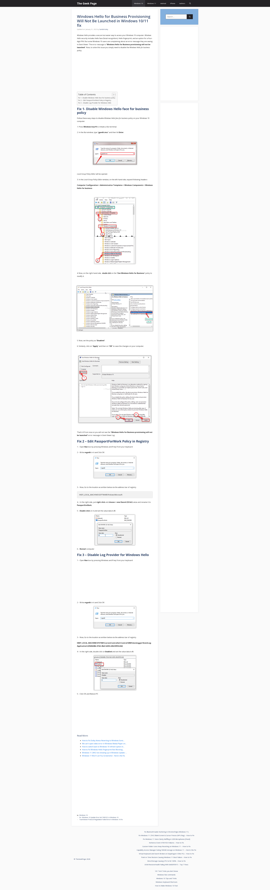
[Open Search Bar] (190, 3)
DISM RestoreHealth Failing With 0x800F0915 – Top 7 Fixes (166, 864)
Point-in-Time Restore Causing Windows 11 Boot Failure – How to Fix (166, 857)
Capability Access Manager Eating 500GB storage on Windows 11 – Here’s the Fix (166, 850)
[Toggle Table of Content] (112, 94)
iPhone (172, 3)
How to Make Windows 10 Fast (166, 886)
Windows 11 (151, 3)
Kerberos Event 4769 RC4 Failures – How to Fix (166, 843)
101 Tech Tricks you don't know (166, 871)
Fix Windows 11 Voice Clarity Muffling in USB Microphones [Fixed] (166, 839)
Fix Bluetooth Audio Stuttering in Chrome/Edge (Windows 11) (166, 832)
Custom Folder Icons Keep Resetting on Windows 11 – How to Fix (166, 846)
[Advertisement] (115, 69)
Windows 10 (138, 3)
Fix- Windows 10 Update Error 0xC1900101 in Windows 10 (98, 817)
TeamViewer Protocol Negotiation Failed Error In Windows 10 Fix (101, 819)
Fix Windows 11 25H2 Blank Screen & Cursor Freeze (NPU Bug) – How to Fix (166, 835)
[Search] (190, 16)
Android (163, 3)
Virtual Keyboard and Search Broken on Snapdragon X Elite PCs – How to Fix (166, 854)
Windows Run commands (166, 875)
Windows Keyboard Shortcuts (166, 882)
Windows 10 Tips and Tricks (166, 878)
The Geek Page (87, 3)
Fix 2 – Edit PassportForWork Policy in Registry (94, 100)
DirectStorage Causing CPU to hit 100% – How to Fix (166, 861)
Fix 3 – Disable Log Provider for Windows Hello (94, 103)
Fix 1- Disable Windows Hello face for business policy (96, 98)
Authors (182, 3)
